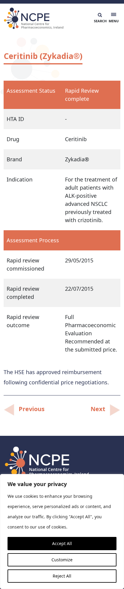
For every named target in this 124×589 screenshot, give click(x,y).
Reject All (62, 576)
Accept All (62, 543)
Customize (62, 560)
